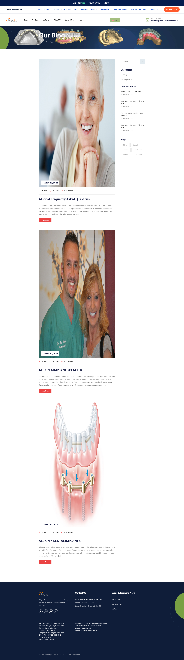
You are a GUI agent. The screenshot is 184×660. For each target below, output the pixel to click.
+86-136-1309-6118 (88, 603)
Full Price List (105, 9)
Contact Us (154, 9)
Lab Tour (114, 609)
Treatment (138, 154)
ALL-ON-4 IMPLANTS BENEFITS (61, 370)
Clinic (125, 145)
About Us (58, 20)
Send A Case (70, 20)
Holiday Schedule (120, 9)
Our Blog (49, 42)
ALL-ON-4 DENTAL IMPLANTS (59, 541)
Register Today (171, 9)
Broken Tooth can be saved (131, 91)
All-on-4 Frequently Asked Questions (64, 199)
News (81, 20)
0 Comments (68, 191)
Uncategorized (126, 80)
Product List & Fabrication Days (65, 9)
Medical (126, 154)
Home (25, 20)
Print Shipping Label (138, 9)
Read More (45, 220)
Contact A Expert (117, 604)
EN (115, 20)
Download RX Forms (89, 9)
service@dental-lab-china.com (164, 20)
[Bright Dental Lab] (11, 20)
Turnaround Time (43, 9)
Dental (135, 145)
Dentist (125, 150)
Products (35, 20)
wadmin (44, 191)
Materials (47, 20)
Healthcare (138, 150)
